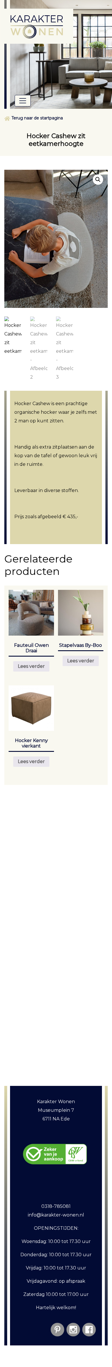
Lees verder (31, 666)
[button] (98, 179)
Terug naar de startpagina (37, 118)
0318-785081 (56, 1206)
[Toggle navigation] (23, 100)
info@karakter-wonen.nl (56, 1215)
